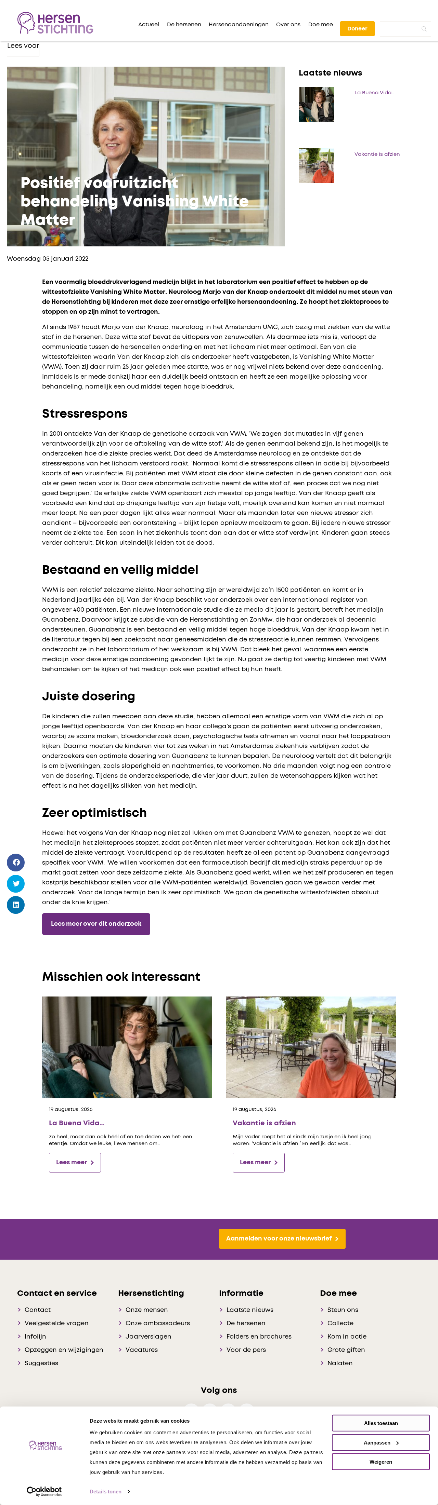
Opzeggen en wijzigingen (64, 1350)
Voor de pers (246, 1350)
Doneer (357, 28)
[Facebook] (16, 862)
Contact (38, 1310)
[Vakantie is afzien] (311, 1047)
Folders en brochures (259, 1337)
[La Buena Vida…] (127, 1047)
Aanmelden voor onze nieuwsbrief (279, 1239)
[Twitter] (16, 884)
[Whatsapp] (16, 924)
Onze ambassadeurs (158, 1323)
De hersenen (246, 1323)
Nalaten (340, 1363)
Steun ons (342, 1310)
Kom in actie (346, 1337)
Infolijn (35, 1337)
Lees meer (71, 1163)
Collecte (340, 1323)
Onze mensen (147, 1310)
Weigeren (381, 1462)
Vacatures (142, 1350)
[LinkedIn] (16, 905)
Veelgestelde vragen (57, 1323)
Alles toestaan (381, 1423)
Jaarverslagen (148, 1337)
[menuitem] (148, 24)
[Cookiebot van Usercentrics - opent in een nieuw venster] (44, 1492)
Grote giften (346, 1350)
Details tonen (105, 1491)
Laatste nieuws (250, 1310)
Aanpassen (377, 1442)
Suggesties (41, 1363)
